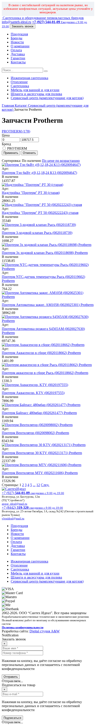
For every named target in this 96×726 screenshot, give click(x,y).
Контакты (18, 62)
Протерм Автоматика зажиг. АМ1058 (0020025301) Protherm (48, 305)
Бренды (16, 38)
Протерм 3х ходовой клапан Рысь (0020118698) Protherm (45, 253)
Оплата (16, 50)
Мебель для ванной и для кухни (35, 90)
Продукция (19, 34)
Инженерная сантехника (29, 78)
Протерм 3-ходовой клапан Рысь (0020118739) (37, 233)
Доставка (18, 54)
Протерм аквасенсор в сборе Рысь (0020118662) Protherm (45, 373)
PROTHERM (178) (16, 131)
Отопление (19, 82)
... (34, 485)
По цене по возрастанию (61, 161)
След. (45, 485)
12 (38, 485)
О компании (20, 46)
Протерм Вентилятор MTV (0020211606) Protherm (40, 473)
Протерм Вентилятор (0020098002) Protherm (35, 433)
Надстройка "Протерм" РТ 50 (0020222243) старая (40, 213)
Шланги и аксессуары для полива (36, 94)
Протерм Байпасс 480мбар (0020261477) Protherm (39, 413)
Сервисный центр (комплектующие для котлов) (47, 98)
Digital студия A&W (44, 631)
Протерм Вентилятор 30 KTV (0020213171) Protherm (42, 453)
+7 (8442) (32, 507)
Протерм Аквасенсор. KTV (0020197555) (33, 393)
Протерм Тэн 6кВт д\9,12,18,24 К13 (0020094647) (39, 173)
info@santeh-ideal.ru (16, 22)
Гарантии (18, 58)
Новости (17, 42)
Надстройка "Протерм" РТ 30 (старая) (31, 193)
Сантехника (20, 86)
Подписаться (12, 718)
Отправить (11, 676)
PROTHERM (16, 148)
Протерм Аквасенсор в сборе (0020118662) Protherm (41, 353)
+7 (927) (33, 493)
